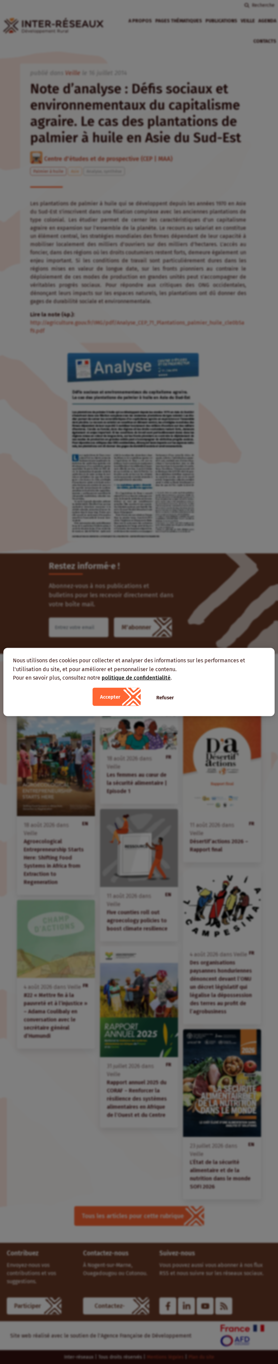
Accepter (110, 697)
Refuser (165, 697)
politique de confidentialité (136, 678)
